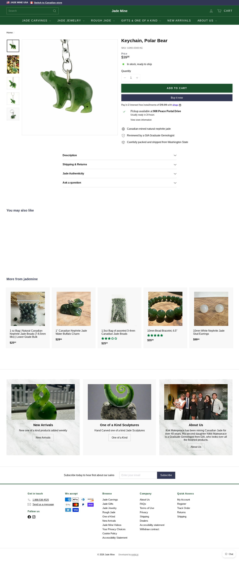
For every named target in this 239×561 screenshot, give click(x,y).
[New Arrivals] (43, 402)
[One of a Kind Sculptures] (119, 402)
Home (10, 32)
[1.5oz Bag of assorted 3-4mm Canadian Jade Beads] (119, 317)
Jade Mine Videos (111, 525)
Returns (181, 512)
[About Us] (196, 402)
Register (181, 503)
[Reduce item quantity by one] (124, 77)
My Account (183, 499)
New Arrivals (179, 20)
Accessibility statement (152, 525)
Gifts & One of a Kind (140, 20)
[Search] (55, 10)
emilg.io (134, 555)
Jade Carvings (35, 20)
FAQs (143, 503)
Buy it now (177, 97)
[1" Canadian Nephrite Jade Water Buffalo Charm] (73, 315)
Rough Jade (101, 20)
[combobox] (33, 10)
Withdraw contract (149, 529)
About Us (206, 20)
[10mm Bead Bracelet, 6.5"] (165, 316)
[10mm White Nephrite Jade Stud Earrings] (211, 315)
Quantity (126, 71)
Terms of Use (147, 508)
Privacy (144, 512)
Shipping (144, 516)
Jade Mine (119, 11)
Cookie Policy (109, 533)
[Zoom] (70, 87)
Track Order (183, 508)
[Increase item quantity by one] (136, 77)
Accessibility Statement (114, 537)
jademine (31, 279)
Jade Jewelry (69, 20)
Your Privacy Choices (114, 529)
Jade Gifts (107, 503)
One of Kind (108, 516)
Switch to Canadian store (48, 2)
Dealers (144, 520)
